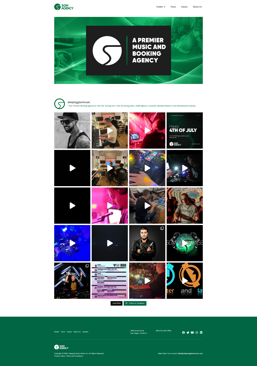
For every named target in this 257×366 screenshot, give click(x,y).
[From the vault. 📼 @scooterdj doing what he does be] (72, 168)
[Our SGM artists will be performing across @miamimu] (110, 281)
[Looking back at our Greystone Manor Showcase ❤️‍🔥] (185, 243)
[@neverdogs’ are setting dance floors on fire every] (147, 281)
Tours (173, 7)
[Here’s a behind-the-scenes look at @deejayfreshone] (147, 205)
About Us (197, 7)
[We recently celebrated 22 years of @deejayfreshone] (110, 205)
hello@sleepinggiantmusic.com (190, 353)
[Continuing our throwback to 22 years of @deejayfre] (72, 205)
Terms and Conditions (74, 356)
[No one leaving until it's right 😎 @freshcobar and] (110, 168)
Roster (159, 7)
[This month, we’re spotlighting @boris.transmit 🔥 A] (185, 205)
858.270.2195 (161, 331)
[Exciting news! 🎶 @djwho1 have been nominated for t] (147, 243)
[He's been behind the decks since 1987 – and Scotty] (72, 130)
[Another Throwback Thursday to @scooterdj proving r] (147, 130)
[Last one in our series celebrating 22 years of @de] (185, 168)
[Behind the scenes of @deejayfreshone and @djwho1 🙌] (110, 130)
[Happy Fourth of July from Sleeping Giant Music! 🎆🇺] (185, 130)
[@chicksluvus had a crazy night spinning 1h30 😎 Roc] (72, 243)
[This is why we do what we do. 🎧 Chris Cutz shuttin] (147, 168)
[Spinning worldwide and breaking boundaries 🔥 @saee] (72, 281)
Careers (85, 332)
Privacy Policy (59, 356)
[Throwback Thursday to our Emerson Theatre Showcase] (110, 243)
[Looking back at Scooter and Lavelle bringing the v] (185, 281)
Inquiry (184, 7)
